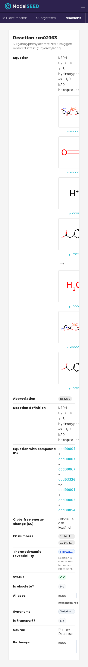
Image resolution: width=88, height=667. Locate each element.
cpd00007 (66, 459)
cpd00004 (66, 449)
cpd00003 (66, 500)
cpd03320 (66, 479)
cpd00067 (66, 469)
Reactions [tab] (73, 18)
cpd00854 (66, 510)
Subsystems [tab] (46, 18)
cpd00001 (66, 490)
